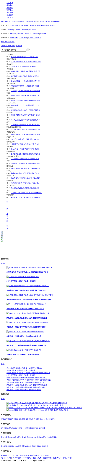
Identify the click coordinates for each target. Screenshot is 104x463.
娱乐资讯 (41, 21)
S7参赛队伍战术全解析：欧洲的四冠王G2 (25, 110)
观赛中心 (9, 10)
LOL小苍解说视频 (40, 437)
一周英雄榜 (28, 428)
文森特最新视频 (27, 437)
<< (7, 202)
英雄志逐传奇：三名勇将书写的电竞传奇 (25, 134)
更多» (3, 263)
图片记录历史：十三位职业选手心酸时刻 (25, 81)
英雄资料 (9, 8)
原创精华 (35, 34)
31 (7, 221)
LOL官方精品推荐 (38, 428)
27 (7, 211)
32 (7, 223)
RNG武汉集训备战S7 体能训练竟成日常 (25, 188)
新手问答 (20, 34)
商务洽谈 (37, 458)
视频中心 (9, 5)
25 (7, 206)
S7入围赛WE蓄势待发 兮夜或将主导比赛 (25, 125)
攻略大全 (13, 34)
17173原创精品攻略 (8, 428)
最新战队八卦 (40, 419)
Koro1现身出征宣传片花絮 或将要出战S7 (25, 120)
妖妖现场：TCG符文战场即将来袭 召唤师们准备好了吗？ (27, 345)
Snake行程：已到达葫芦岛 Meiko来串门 (25, 159)
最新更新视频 (6, 437)
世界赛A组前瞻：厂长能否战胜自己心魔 (25, 173)
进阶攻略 (28, 34)
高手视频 (56, 21)
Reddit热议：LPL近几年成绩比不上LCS (25, 105)
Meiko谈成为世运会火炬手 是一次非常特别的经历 (24, 368)
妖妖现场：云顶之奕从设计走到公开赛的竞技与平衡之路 (26, 318)
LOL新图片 (19, 428)
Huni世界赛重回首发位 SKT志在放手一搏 (25, 168)
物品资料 (4, 21)
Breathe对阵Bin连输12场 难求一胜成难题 (20, 370)
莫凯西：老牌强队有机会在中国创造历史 (25, 100)
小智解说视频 (52, 437)
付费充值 (11, 42)
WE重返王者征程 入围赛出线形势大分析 (25, 144)
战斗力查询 (14, 25)
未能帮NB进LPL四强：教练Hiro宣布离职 (25, 178)
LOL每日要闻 (6, 419)
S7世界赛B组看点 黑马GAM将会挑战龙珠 (26, 62)
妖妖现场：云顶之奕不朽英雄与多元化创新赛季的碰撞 (26, 327)
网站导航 (67, 458)
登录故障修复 (24, 25)
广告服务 (26, 458)
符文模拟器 (13, 21)
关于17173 (6, 458)
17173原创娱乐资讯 (18, 419)
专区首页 (9, 3)
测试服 (10, 29)
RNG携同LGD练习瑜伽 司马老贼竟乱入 (25, 76)
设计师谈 (32, 29)
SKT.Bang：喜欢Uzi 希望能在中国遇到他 (25, 91)
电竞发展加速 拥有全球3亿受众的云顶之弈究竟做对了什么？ (28, 272)
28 (7, 214)
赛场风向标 (14, 38)
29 (7, 216)
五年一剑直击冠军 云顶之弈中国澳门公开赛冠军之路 (25, 309)
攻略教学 (21, 21)
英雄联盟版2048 (31, 21)
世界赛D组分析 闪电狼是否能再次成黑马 (25, 154)
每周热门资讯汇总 (34, 38)
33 (7, 226)
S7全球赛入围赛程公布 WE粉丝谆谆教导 (25, 164)
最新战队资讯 (30, 419)
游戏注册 (4, 46)
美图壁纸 (9, 15)
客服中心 (57, 458)
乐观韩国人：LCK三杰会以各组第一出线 (25, 198)
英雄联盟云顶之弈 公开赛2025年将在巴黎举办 (22, 355)
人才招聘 (16, 458)
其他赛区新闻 (24, 455)
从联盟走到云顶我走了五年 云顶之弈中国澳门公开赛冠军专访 (28, 299)
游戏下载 (11, 46)
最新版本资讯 (16, 446)
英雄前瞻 (17, 29)
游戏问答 (33, 25)
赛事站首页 (5, 455)
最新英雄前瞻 (26, 446)
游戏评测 (19, 46)
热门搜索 (49, 21)
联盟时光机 (23, 38)
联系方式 (47, 458)
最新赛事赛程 (34, 455)
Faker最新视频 (16, 437)
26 (7, 209)
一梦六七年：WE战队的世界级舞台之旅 (25, 96)
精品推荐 (4, 42)
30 (7, 219)
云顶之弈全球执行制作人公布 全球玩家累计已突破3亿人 (26, 290)
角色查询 (51, 25)
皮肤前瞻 (25, 29)
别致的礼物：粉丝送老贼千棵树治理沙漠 (25, 71)
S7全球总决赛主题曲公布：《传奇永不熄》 (26, 193)
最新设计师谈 (36, 446)
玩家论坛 (9, 17)
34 (7, 228)
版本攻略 (9, 12)
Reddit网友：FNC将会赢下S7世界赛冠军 (25, 149)
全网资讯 (43, 34)
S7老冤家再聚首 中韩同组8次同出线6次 (25, 183)
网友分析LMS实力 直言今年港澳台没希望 (25, 115)
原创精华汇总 (50, 419)
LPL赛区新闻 (14, 455)
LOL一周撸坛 (44, 455)
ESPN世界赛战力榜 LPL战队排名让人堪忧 (26, 130)
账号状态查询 (42, 25)
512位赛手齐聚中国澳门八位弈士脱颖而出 (21, 281)
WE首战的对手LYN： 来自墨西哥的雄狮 (25, 86)
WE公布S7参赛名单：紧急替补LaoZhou (25, 139)
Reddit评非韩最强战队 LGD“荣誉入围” (24, 57)
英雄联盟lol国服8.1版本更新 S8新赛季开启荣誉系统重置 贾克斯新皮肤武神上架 (18, 208)
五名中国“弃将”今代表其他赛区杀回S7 (24, 66)
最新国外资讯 (6, 446)
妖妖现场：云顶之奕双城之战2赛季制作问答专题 (23, 336)
